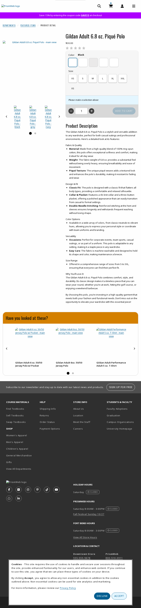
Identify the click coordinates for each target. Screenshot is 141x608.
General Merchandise (19, 455)
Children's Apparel (17, 448)
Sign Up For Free (120, 387)
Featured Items (28, 25)
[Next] (59, 116)
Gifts (9, 462)
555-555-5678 (81, 557)
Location (78, 415)
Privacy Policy (68, 587)
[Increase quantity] (91, 111)
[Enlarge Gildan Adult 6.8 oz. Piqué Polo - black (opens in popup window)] (17, 117)
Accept (119, 596)
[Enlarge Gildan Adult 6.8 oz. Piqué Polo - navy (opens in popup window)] (48, 117)
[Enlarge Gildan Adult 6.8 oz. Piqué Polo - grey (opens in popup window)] (33, 117)
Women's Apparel (16, 435)
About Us (78, 408)
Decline (102, 596)
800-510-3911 (114, 557)
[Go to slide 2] (35, 133)
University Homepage (119, 428)
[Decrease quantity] (71, 111)
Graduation (113, 415)
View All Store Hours (85, 537)
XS (72, 78)
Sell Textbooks (15, 415)
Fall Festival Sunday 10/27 (88, 514)
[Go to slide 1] (30, 133)
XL (112, 78)
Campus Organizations (120, 422)
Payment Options (50, 428)
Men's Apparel (14, 442)
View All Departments (18, 468)
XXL (122, 78)
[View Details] (30, 343)
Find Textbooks (15, 408)
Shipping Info (48, 408)
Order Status (47, 422)
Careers (78, 428)
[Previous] (6, 116)
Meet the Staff (81, 422)
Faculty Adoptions (117, 408)
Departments (9, 25)
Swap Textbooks (16, 422)
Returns (44, 415)
